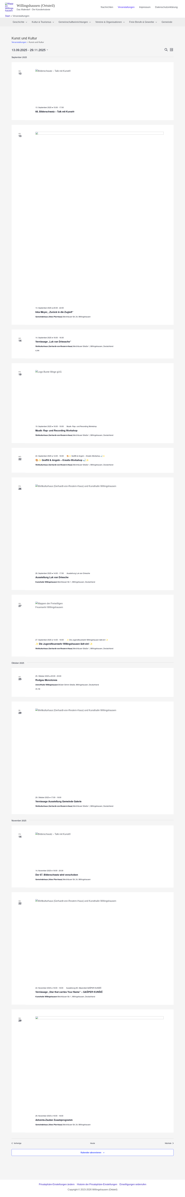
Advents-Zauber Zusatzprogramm (54, 1120)
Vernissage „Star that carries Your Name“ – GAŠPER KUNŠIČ (69, 992)
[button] (25, 22)
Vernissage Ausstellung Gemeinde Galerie (58, 801)
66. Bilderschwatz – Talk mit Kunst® (54, 111)
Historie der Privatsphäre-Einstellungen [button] (97, 1184)
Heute (92, 1143)
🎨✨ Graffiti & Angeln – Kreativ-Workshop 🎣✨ (62, 460)
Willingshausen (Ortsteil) (36, 5)
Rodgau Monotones (46, 680)
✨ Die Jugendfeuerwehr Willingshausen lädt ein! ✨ (64, 643)
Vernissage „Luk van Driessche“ (53, 341)
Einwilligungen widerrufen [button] (133, 1184)
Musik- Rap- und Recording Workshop (56, 430)
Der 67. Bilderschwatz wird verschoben (56, 874)
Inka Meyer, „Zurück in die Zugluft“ (54, 312)
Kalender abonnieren (91, 1152)
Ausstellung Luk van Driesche (52, 577)
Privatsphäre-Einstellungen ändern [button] (57, 1184)
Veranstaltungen (19, 42)
